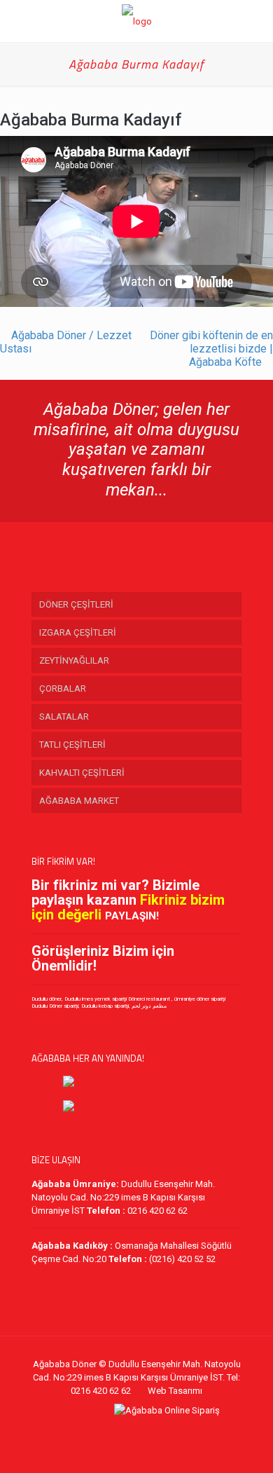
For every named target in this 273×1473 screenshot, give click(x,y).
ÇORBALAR (62, 688)
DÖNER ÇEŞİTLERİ (76, 604)
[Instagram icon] (158, 1424)
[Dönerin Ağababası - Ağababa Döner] (136, 21)
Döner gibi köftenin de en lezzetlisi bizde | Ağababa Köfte (211, 349)
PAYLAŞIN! (132, 916)
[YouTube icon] (129, 1424)
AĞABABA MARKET (79, 800)
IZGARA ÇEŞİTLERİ (77, 632)
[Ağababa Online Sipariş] (167, 1410)
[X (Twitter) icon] (114, 1424)
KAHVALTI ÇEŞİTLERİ (82, 772)
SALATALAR (64, 716)
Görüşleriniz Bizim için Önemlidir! (102, 958)
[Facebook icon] (99, 1424)
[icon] (173, 1424)
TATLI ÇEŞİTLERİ (72, 744)
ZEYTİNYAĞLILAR (74, 660)
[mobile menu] (254, 21)
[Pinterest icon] (144, 1424)
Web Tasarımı (175, 1390)
